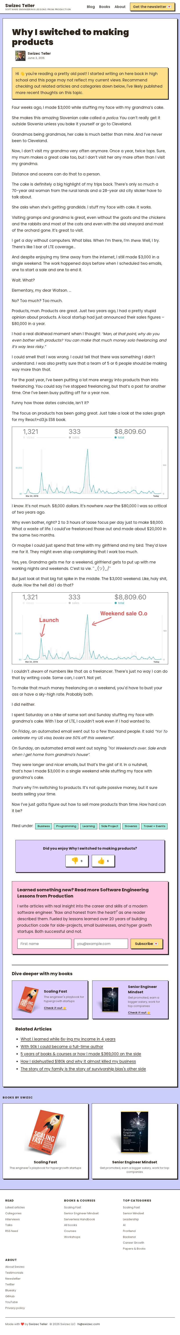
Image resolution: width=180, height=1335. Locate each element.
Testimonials (14, 1273)
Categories (13, 1213)
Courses (70, 1231)
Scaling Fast (72, 1207)
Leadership (131, 1219)
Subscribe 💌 (146, 943)
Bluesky (10, 1290)
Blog (91, 6)
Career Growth (133, 1243)
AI (124, 1225)
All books (70, 1225)
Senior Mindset (133, 1213)
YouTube (11, 1302)
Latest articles (15, 1207)
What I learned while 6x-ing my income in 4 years (68, 1039)
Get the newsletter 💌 (152, 6)
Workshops (72, 1237)
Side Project (109, 826)
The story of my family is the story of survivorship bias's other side (83, 1069)
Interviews (12, 1219)
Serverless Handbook (79, 1219)
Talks (9, 1225)
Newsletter (13, 1279)
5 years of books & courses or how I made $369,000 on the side (81, 1054)
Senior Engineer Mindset (81, 1213)
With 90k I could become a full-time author (62, 1046)
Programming (66, 826)
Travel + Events (154, 826)
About (120, 6)
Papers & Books (134, 1249)
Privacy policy (15, 1308)
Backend (129, 1237)
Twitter (10, 1284)
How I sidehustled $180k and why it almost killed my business (78, 1061)
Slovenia (131, 826)
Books (104, 6)
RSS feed (11, 1231)
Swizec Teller (38, 7)
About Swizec (15, 1267)
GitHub (10, 1296)
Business (44, 826)
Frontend (129, 1231)
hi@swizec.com (88, 1324)
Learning (89, 826)
